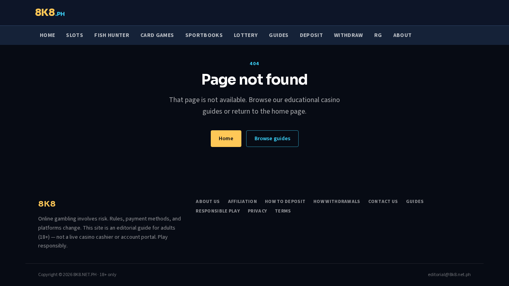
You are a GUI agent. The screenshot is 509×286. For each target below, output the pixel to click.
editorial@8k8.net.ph (449, 275)
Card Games (157, 35)
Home (47, 35)
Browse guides (272, 139)
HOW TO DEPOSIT (285, 202)
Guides (278, 35)
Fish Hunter (111, 35)
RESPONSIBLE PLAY (218, 211)
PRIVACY (257, 211)
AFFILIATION (242, 202)
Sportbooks (204, 35)
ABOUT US (208, 202)
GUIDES (415, 202)
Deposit (311, 35)
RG (378, 35)
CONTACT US (383, 202)
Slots (74, 35)
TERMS (283, 211)
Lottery (246, 35)
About (402, 35)
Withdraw (348, 35)
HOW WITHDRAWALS (336, 202)
